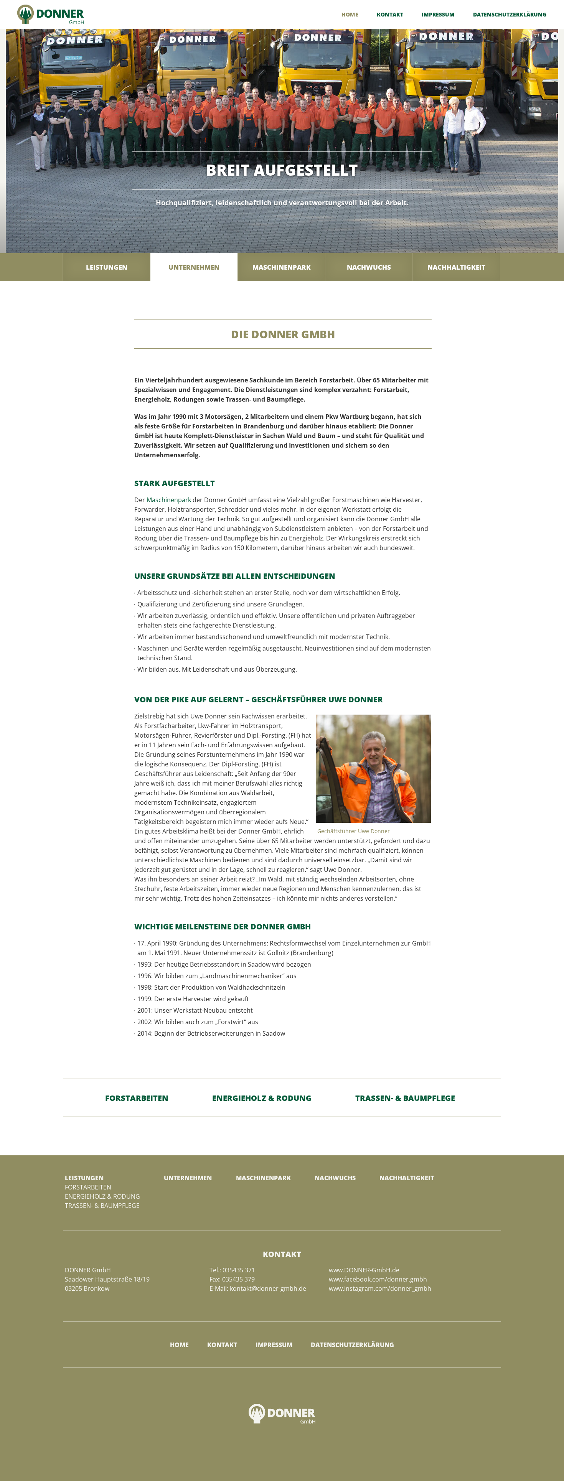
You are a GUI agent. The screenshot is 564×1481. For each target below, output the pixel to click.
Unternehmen (193, 267)
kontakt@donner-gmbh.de (268, 1288)
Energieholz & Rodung (262, 1098)
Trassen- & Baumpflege (405, 1098)
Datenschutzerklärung (509, 15)
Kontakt (390, 15)
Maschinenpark (281, 267)
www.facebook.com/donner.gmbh (378, 1279)
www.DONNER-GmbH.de (364, 1270)
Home (349, 15)
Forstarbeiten (136, 1098)
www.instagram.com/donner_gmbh (380, 1288)
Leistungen (106, 267)
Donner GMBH (50, 14)
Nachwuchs (369, 267)
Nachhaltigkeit (456, 267)
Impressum (438, 15)
